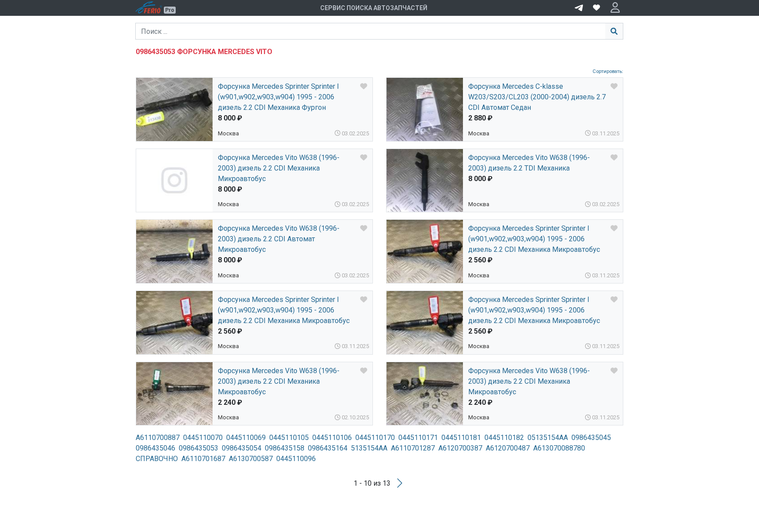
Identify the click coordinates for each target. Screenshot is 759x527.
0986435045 (591, 437)
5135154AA (369, 448)
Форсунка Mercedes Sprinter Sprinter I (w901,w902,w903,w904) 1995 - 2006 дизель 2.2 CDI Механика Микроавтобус (534, 239)
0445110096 (296, 458)
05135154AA (548, 437)
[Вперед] (399, 483)
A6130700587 (251, 458)
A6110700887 (158, 437)
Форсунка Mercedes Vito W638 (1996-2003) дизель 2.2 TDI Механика (529, 162)
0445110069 (246, 437)
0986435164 (327, 448)
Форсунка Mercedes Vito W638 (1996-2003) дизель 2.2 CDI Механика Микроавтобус (279, 168)
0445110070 (203, 437)
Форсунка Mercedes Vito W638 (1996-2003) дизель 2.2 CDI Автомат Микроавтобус (279, 239)
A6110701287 (413, 448)
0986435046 (155, 448)
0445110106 (332, 437)
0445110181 (461, 437)
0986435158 (284, 448)
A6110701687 (203, 458)
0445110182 (504, 437)
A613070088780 (559, 448)
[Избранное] (596, 8)
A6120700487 (508, 448)
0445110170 (375, 437)
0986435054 (241, 448)
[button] (615, 8)
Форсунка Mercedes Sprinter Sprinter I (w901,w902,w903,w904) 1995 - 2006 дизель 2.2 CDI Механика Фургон (278, 97)
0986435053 (198, 448)
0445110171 (418, 437)
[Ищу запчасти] (579, 7)
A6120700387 (460, 448)
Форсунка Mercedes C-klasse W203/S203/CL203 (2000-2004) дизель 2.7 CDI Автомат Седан (537, 97)
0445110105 (289, 437)
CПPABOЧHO (157, 458)
